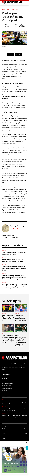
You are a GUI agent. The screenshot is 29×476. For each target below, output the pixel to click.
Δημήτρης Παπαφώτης (22, 25)
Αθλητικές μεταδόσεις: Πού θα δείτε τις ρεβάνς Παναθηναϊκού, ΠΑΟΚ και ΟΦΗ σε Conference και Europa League (14, 277)
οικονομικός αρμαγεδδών (10, 237)
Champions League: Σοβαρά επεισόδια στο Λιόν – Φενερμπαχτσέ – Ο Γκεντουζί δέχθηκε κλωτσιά (14, 268)
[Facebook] (9, 54)
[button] (26, 442)
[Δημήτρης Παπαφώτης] (5, 228)
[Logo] (12, 3)
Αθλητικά (4, 250)
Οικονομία (8, 9)
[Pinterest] (16, 54)
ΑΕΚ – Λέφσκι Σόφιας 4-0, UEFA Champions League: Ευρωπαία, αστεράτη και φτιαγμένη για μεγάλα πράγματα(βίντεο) (14, 286)
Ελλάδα (3, 9)
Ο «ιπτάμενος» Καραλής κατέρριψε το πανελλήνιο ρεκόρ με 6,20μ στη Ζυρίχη (12, 260)
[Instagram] (13, 228)
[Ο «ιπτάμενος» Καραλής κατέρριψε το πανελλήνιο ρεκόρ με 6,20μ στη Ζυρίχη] (21, 308)
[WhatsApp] (20, 54)
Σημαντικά (15, 9)
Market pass (10, 235)
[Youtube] (17, 228)
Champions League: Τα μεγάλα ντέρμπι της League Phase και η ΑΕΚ (14, 253)
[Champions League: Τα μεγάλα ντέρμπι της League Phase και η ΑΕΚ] (8, 308)
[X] (12, 54)
